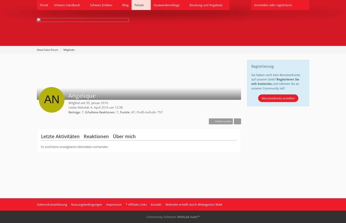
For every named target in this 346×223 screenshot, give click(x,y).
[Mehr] (237, 121)
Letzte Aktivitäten (60, 136)
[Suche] (302, 5)
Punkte (125, 112)
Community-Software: (173, 217)
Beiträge (74, 112)
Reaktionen (96, 136)
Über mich (124, 136)
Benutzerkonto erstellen (278, 98)
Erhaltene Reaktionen (100, 112)
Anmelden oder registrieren (273, 5)
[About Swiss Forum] (173, 28)
